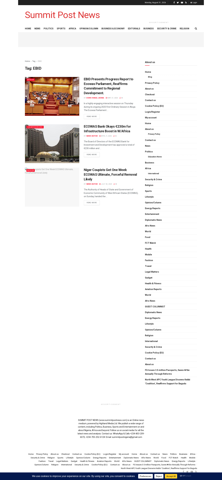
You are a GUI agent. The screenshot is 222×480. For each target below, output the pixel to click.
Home (28, 28)
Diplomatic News (153, 220)
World (148, 231)
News (37, 28)
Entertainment (152, 214)
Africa (72, 28)
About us (149, 89)
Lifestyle (149, 197)
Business (148, 28)
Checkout (150, 94)
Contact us (150, 100)
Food (147, 237)
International (153, 173)
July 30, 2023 (106, 184)
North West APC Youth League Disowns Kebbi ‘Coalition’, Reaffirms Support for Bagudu (167, 381)
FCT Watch (150, 243)
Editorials (134, 28)
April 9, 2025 (106, 136)
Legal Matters (152, 272)
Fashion (149, 260)
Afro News (150, 226)
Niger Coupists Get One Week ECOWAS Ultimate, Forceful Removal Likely (110, 174)
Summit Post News (62, 15)
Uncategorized (35, 127)
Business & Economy (113, 28)
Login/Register (152, 112)
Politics (48, 28)
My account (151, 117)
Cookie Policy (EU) (154, 106)
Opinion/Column (88, 28)
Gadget (148, 278)
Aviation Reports (153, 289)
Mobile (148, 254)
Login (194, 3)
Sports (61, 28)
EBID (40, 61)
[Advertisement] (159, 12)
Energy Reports (152, 208)
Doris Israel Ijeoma (95, 98)
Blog (150, 77)
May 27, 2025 (112, 98)
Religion (184, 28)
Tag (33, 61)
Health (148, 249)
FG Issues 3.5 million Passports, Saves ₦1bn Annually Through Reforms (167, 372)
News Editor (92, 136)
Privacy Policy (152, 83)
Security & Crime (166, 28)
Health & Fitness (153, 283)
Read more (92, 116)
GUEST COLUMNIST (155, 306)
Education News (155, 157)
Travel (148, 266)
